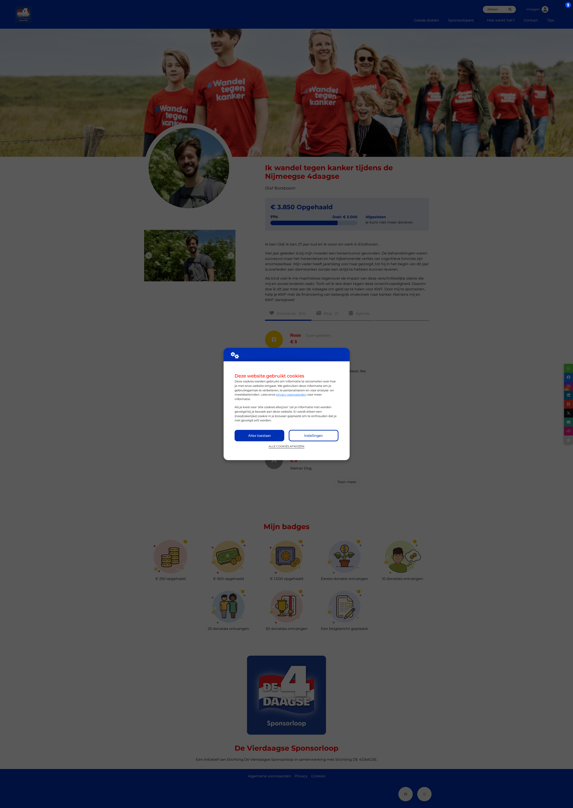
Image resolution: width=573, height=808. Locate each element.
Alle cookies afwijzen (286, 446)
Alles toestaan (259, 435)
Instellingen (313, 435)
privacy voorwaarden (291, 394)
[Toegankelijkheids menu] (568, 5)
